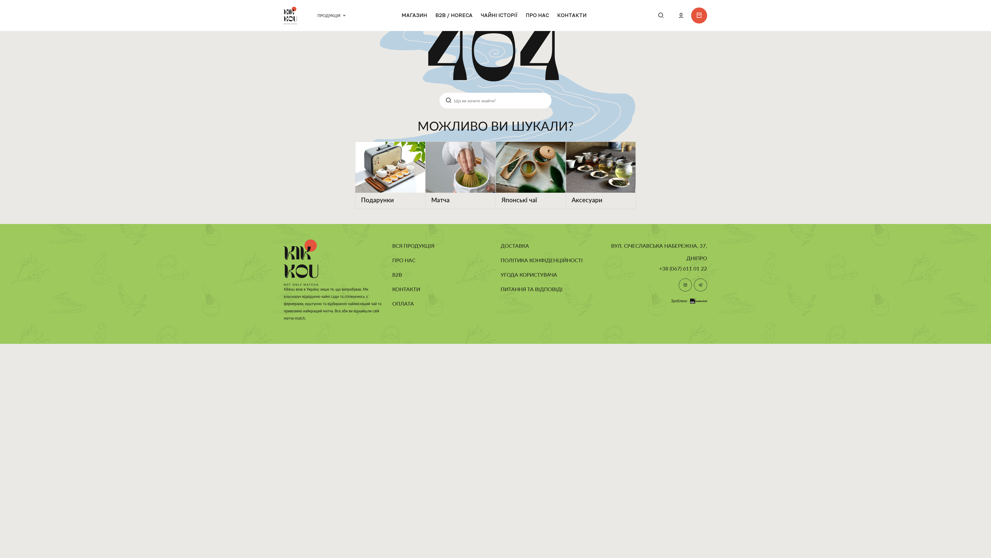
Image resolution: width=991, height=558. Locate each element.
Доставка (515, 246)
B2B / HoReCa (454, 15)
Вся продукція (413, 246)
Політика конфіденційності (542, 260)
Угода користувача (529, 275)
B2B (397, 275)
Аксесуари (587, 200)
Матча (440, 200)
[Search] (644, 15)
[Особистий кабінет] (681, 15)
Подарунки (377, 200)
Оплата (403, 303)
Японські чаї (519, 200)
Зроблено (679, 301)
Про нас (537, 15)
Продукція (328, 15)
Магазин (414, 15)
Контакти (572, 15)
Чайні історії (499, 15)
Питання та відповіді (532, 289)
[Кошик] (699, 15)
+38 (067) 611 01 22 (683, 268)
